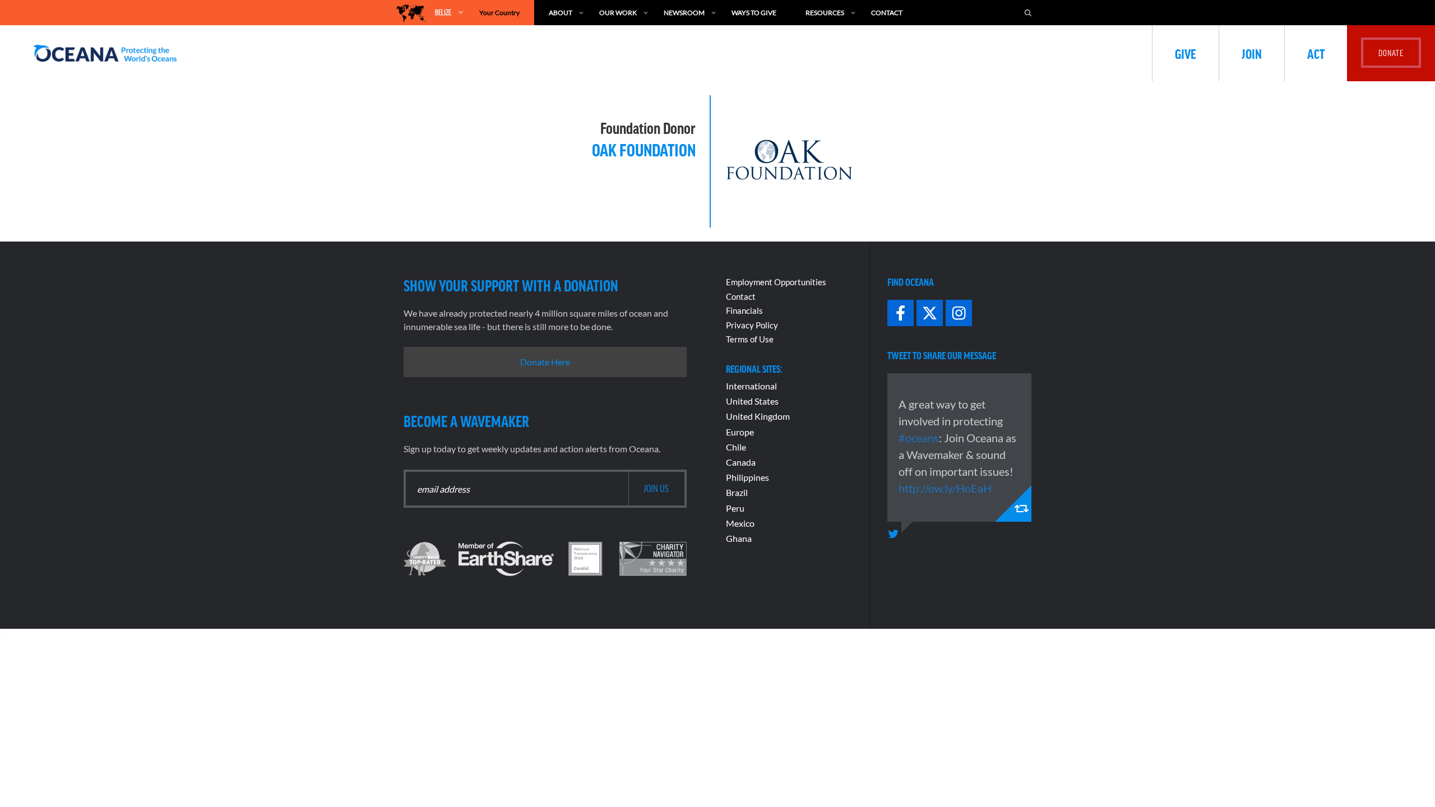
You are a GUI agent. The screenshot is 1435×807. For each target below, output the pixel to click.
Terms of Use (750, 339)
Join (1252, 53)
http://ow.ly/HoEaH (945, 488)
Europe (740, 431)
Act (1316, 53)
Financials (744, 310)
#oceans (919, 437)
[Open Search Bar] (1028, 12)
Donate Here (545, 361)
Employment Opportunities (776, 282)
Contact (886, 12)
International (751, 386)
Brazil (737, 492)
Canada (741, 462)
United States (752, 401)
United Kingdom (758, 416)
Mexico (740, 523)
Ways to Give (754, 12)
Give (1185, 53)
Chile (736, 447)
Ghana (739, 538)
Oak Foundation (644, 149)
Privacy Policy (752, 325)
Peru (735, 508)
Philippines (747, 477)
